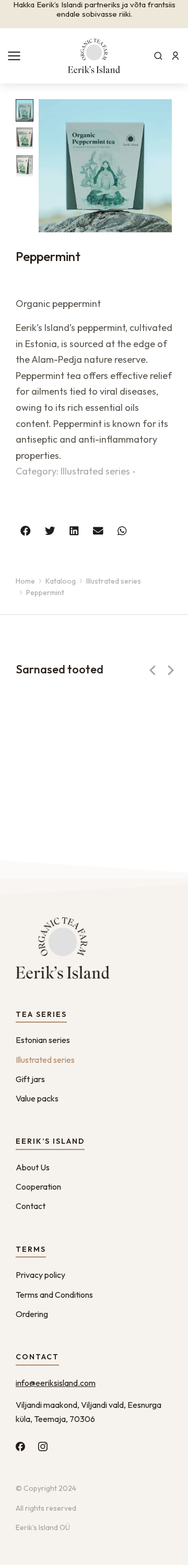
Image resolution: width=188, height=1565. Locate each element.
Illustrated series (95, 471)
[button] (26, 530)
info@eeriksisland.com (56, 1383)
